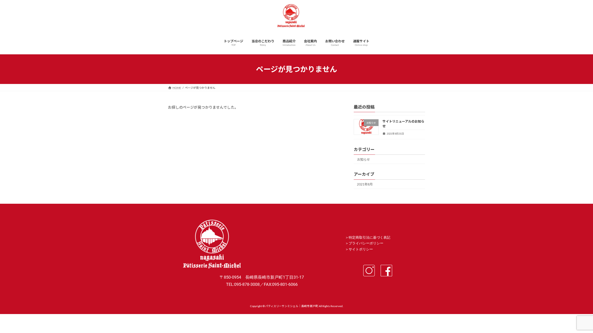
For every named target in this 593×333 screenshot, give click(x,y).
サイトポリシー (361, 249)
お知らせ (363, 159)
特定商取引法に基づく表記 (369, 237)
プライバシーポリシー (366, 243)
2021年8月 (365, 184)
